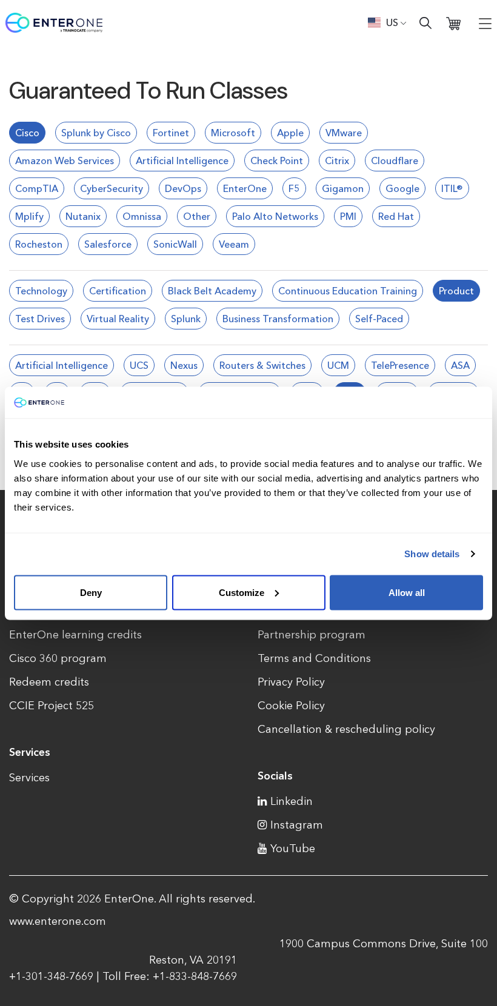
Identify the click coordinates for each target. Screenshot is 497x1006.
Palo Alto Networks (275, 216)
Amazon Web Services (64, 160)
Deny (91, 592)
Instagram (296, 825)
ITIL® (452, 188)
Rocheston (38, 244)
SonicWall (175, 244)
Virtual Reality (118, 319)
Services (29, 777)
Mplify (29, 216)
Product (456, 291)
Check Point (276, 160)
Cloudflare (394, 160)
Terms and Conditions (314, 658)
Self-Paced (379, 319)
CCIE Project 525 (51, 705)
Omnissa (141, 216)
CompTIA (36, 188)
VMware (343, 133)
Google (402, 188)
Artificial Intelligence (182, 160)
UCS (139, 365)
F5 (294, 188)
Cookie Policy (291, 705)
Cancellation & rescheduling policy (346, 729)
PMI (348, 216)
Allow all (407, 592)
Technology (41, 291)
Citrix (337, 160)
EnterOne (245, 188)
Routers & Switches (262, 365)
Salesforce (108, 244)
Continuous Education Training (347, 291)
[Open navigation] (485, 23)
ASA (460, 365)
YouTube (292, 848)
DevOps (183, 188)
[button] (387, 22)
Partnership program (311, 634)
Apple (290, 133)
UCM (338, 365)
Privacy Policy (291, 682)
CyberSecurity (111, 188)
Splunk (186, 319)
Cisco (27, 133)
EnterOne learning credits (75, 634)
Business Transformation (277, 319)
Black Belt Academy (212, 291)
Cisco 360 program (58, 658)
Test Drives (40, 319)
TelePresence (400, 365)
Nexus (184, 365)
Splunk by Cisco (96, 133)
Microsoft (233, 133)
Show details (431, 554)
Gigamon (343, 188)
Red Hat (396, 216)
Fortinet (171, 133)
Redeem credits (49, 682)
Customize (241, 592)
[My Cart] (453, 23)
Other (196, 216)
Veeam (234, 244)
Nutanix (83, 216)
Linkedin (291, 801)
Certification (117, 291)
